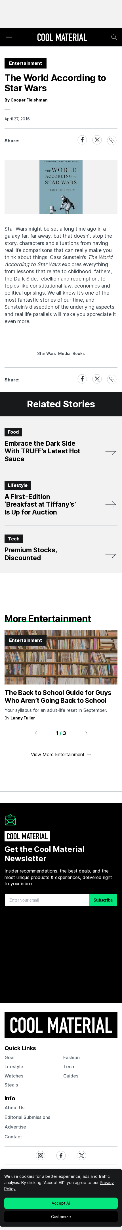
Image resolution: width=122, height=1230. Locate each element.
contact (13, 1137)
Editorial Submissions (27, 1117)
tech (68, 1066)
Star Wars (46, 353)
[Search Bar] (114, 37)
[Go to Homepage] (62, 38)
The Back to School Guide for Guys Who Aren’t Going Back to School (58, 697)
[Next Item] (86, 733)
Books (79, 353)
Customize (61, 1216)
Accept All (61, 1203)
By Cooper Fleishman (26, 100)
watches (14, 1076)
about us (14, 1107)
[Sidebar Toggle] (9, 37)
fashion (71, 1057)
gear (10, 1057)
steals (11, 1085)
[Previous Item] (35, 733)
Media (64, 353)
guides (70, 1076)
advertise (15, 1127)
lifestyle (14, 1066)
